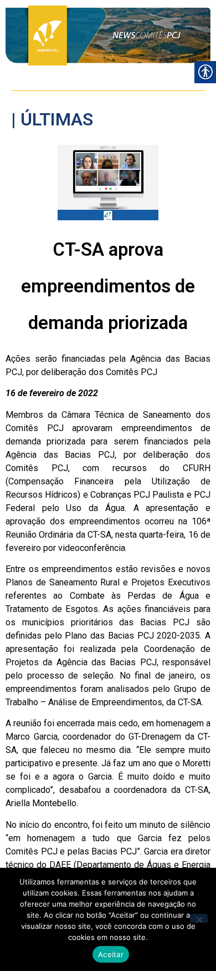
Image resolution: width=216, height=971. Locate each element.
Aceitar (111, 954)
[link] (108, 35)
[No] (199, 918)
